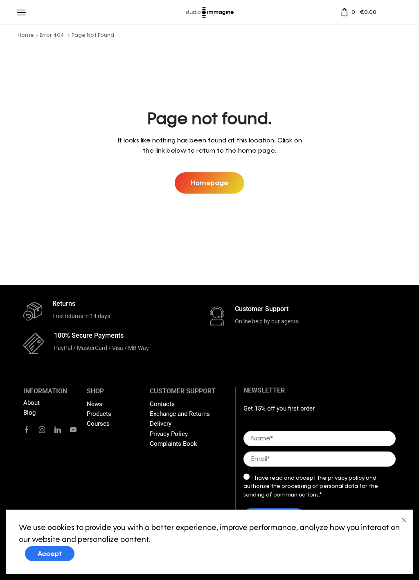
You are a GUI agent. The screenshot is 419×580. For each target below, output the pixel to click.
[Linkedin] (57, 430)
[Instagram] (42, 430)
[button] (209, 183)
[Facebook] (26, 430)
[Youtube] (73, 430)
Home (26, 35)
